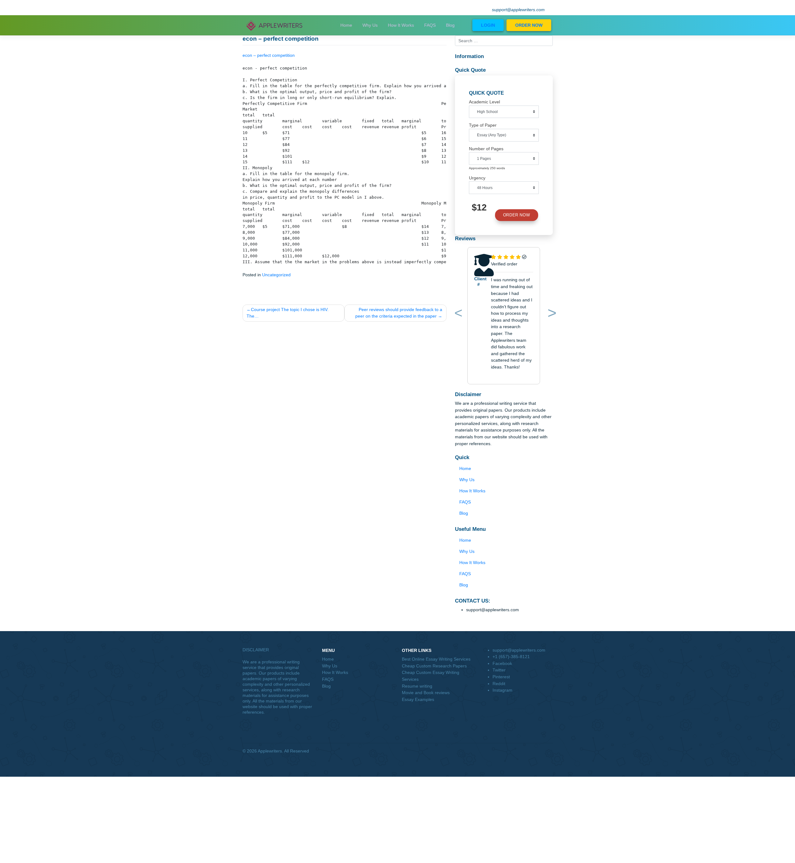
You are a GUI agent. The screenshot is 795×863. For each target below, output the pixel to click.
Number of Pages (486, 148)
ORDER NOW (529, 25)
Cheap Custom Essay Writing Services (430, 676)
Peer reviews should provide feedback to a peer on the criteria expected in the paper (398, 313)
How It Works (401, 25)
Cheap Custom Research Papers (434, 665)
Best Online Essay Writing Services (436, 659)
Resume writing (417, 686)
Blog (450, 25)
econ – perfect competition (269, 55)
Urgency (477, 177)
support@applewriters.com (518, 9)
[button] (457, 314)
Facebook (502, 663)
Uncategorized (276, 274)
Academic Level (484, 101)
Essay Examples (418, 699)
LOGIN (488, 25)
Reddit (499, 683)
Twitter (499, 669)
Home (346, 25)
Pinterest (501, 676)
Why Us (370, 25)
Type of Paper (483, 125)
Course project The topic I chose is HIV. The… (288, 313)
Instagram (502, 690)
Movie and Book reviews (426, 692)
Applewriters (270, 750)
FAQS (430, 25)
